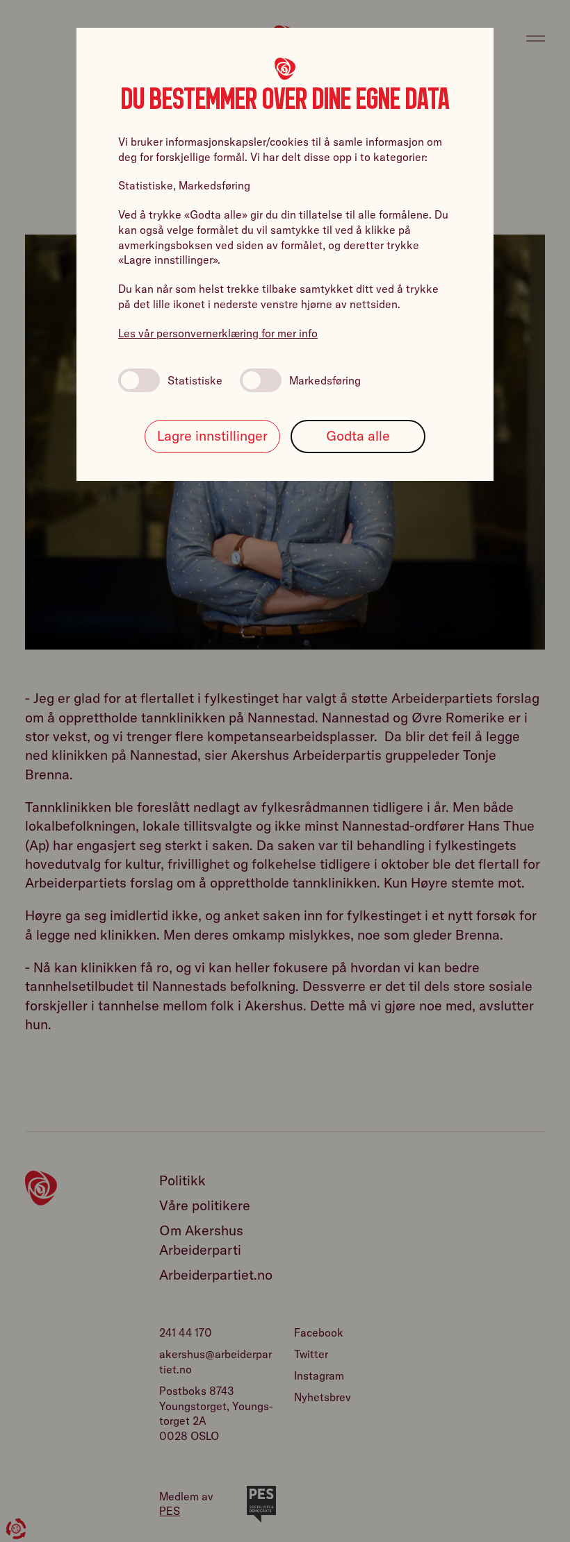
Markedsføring (325, 380)
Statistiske (195, 380)
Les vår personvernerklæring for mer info (218, 333)
